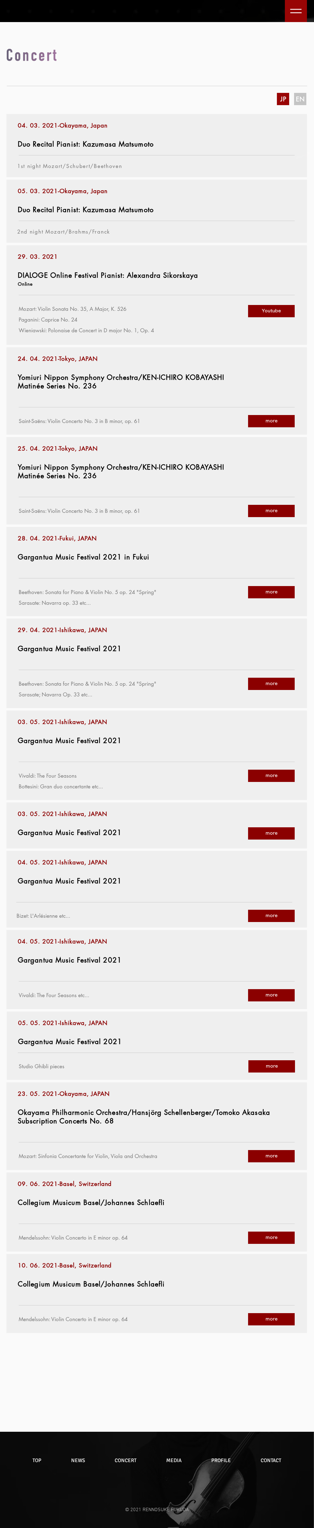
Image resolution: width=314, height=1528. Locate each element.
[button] (296, 11)
